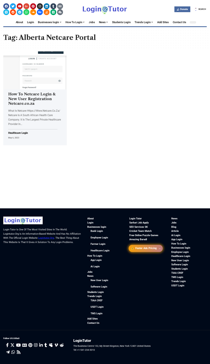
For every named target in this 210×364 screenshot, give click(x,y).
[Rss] (18, 352)
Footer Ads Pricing (146, 248)
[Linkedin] (47, 6)
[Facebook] (6, 6)
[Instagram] (40, 6)
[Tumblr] (53, 6)
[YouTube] (18, 345)
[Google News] (24, 345)
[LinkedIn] (41, 345)
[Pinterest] (33, 6)
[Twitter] (13, 6)
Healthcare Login (18, 133)
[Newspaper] (60, 6)
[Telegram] (20, 12)
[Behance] (40, 12)
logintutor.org (46, 237)
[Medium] (53, 12)
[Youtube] (20, 6)
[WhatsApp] (13, 352)
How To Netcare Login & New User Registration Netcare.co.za (32, 99)
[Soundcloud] (33, 12)
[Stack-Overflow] (47, 12)
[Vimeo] (6, 12)
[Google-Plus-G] (26, 6)
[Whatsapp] (26, 12)
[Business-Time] (60, 12)
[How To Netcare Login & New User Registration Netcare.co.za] (35, 70)
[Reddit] (13, 12)
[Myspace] (51, 345)
